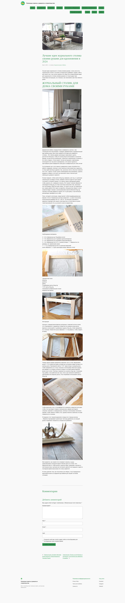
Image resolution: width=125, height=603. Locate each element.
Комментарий (46, 505)
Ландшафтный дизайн (76, 12)
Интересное (51, 7)
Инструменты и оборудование (72, 7)
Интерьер (59, 7)
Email (44, 527)
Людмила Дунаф (57, 65)
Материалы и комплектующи (89, 7)
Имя (44, 520)
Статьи (32, 7)
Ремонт (94, 12)
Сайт (43, 533)
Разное (87, 12)
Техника (101, 7)
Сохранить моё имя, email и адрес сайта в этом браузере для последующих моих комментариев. (61, 540)
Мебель (101, 12)
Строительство (41, 7)
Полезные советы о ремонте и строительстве (40, 3)
